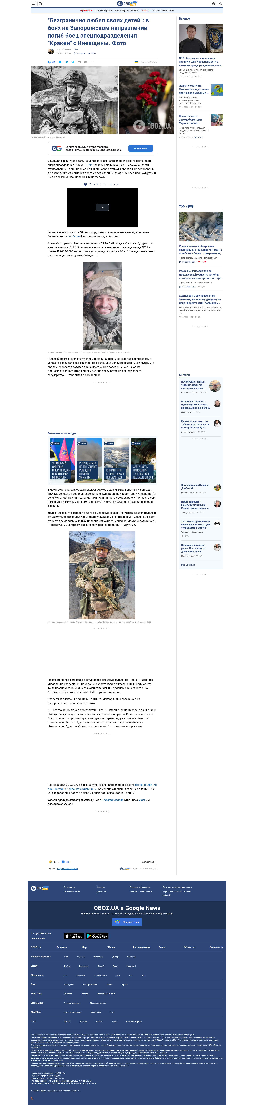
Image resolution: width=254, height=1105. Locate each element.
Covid (112, 1012)
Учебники (80, 975)
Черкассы (131, 957)
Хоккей (101, 966)
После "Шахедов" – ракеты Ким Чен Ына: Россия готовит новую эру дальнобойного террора (195, 505)
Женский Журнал (134, 1021)
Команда (101, 887)
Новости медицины (73, 1012)
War (76, 50)
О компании (69, 887)
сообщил (74, 236)
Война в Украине (104, 10)
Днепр (115, 957)
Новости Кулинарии (106, 994)
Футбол (67, 966)
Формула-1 (131, 966)
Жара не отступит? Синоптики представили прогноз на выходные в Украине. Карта (194, 89)
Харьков (81, 957)
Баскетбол (84, 966)
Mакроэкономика (98, 1003)
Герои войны (86, 10)
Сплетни (83, 1021)
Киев (66, 957)
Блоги (162, 947)
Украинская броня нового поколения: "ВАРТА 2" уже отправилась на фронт (195, 524)
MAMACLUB (96, 1012)
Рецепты (68, 994)
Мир (84, 947)
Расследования (141, 947)
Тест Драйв (69, 984)
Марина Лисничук (64, 50)
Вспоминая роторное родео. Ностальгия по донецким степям (193, 548)
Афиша (67, 1021)
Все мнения (187, 565)
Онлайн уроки (100, 975)
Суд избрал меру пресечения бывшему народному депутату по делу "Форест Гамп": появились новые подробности (200, 299)
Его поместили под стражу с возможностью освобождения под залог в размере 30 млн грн (200, 310)
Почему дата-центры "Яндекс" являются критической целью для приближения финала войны (193, 385)
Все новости (216, 947)
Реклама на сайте (72, 892)
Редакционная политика (67, 869)
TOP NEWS (186, 206)
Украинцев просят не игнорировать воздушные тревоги (196, 71)
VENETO (145, 10)
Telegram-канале (112, 800)
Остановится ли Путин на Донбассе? (195, 487)
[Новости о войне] (125, 869)
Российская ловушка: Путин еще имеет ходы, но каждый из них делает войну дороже (195, 405)
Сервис (124, 984)
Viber (142, 800)
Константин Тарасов (190, 393)
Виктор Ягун (186, 412)
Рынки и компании (72, 1003)
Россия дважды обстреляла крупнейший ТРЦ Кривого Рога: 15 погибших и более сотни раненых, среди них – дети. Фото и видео (200, 250)
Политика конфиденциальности (177, 887)
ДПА (118, 975)
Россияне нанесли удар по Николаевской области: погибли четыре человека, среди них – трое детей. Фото (201, 274)
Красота (99, 1021)
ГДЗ (65, 975)
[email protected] (65, 1083)
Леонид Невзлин (188, 513)
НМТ (143, 975)
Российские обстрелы (163, 10)
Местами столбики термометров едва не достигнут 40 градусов (190, 100)
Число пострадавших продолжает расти (198, 258)
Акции (109, 984)
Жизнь (111, 947)
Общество (189, 947)
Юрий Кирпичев (188, 556)
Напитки (84, 994)
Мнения (184, 374)
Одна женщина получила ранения (195, 283)
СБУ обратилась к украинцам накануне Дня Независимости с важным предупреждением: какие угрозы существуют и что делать (201, 62)
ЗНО (130, 975)
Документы (102, 892)
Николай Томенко (188, 432)
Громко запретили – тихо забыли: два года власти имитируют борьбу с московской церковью (195, 424)
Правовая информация (140, 887)
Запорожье (98, 957)
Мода (114, 1021)
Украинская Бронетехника (192, 532)
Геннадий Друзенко (189, 493)
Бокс (115, 966)
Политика (61, 947)
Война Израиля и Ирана (126, 10)
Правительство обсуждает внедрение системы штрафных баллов (194, 131)
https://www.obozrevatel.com (128, 1035)
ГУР (89, 165)
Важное (184, 18)
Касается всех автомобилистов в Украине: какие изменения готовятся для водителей (192, 119)
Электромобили (90, 984)
